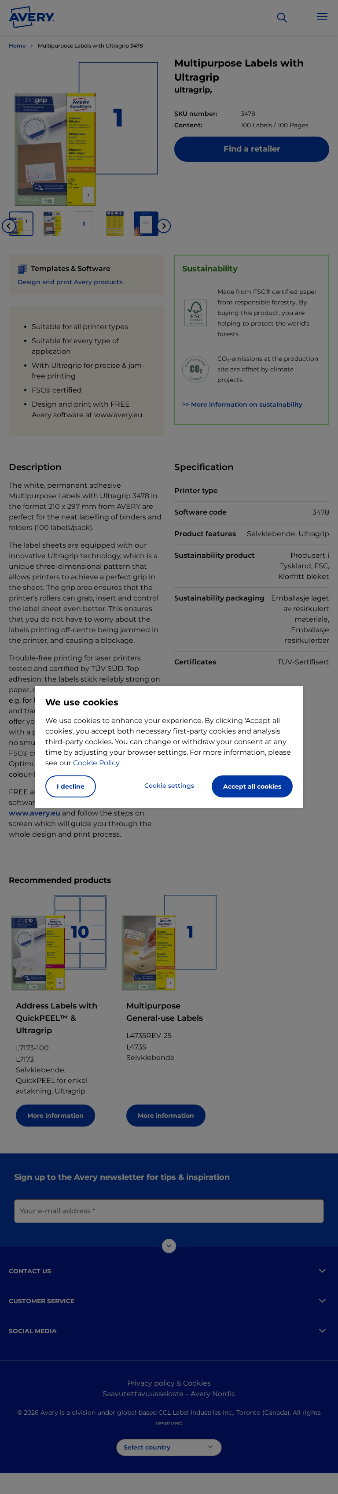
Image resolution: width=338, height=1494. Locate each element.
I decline (70, 786)
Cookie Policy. (97, 763)
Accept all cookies (252, 786)
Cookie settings (169, 786)
